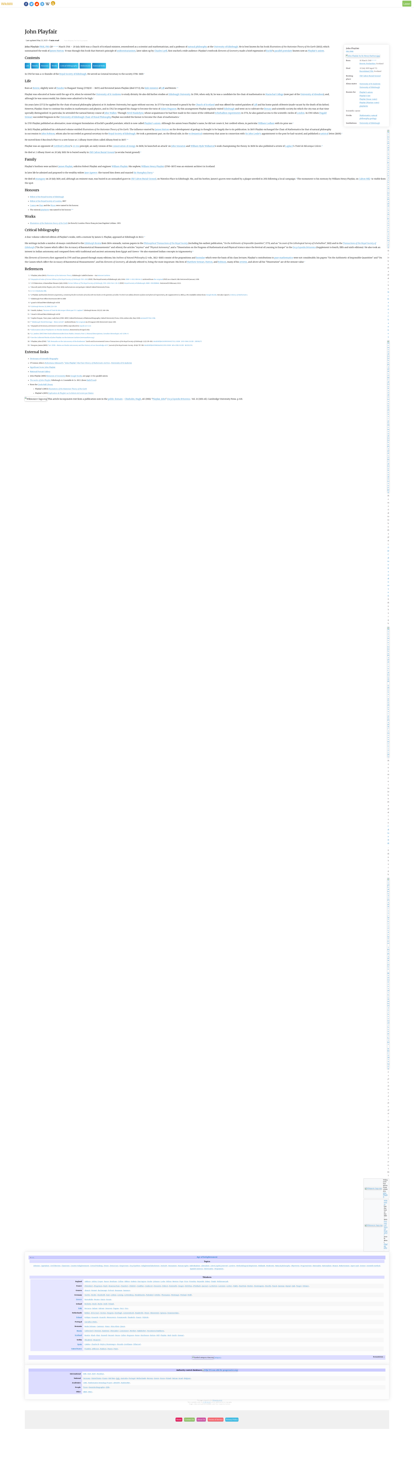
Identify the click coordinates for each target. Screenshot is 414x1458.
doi (154, 341)
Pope (181, 1281)
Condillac (140, 1286)
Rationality (317, 1266)
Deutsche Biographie (97, 1387)
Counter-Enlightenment (80, 1266)
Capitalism (45, 1266)
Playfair (164, 1335)
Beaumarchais (114, 1286)
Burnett (111, 1335)
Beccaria (88, 1308)
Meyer (146, 1313)
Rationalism (327, 1266)
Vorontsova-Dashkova (155, 1331)
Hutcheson (145, 1335)
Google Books (211, 295)
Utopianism (218, 1269)
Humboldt (101, 1295)
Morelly (268, 1286)
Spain (79, 1344)
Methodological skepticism (246, 1266)
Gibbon (127, 1281)
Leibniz (113, 1295)
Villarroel (137, 1344)
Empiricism (124, 1266)
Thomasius (166, 1295)
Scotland (78, 1335)
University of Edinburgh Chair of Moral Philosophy (85, 117)
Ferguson (130, 1335)
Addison (88, 1281)
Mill (158, 1335)
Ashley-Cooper (97, 1281)
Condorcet (149, 1286)
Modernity (270, 1266)
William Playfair (120, 166)
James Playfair (65, 166)
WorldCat (100, 1374)
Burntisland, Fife (366, 71)
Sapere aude (355, 1266)
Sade (293, 1286)
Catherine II (89, 1331)
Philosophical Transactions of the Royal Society (166, 243)
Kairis (103, 1299)
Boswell (104, 1335)
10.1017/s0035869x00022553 (156, 345)
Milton (168, 1281)
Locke (163, 1281)
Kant (108, 1295)
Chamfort (124, 1286)
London (301, 113)
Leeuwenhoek (128, 1313)
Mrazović (96, 1340)
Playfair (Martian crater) (369, 103)
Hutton (209, 262)
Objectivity (295, 1266)
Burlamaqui (102, 1290)
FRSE (351, 51)
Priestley (192, 1281)
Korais (108, 1299)
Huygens (110, 1313)
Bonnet (94, 1290)
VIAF (89, 1374)
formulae (200, 257)
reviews (243, 262)
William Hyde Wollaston (203, 146)
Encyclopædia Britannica (304, 247)
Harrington (142, 1281)
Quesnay (281, 1286)
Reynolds (200, 1281)
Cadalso (87, 1344)
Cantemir (100, 1326)
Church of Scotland (205, 104)
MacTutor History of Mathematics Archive (93, 363)
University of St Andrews (370, 84)
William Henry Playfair (152, 166)
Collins (120, 1281)
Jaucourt (205, 1286)
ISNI (84, 1374)
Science (363, 1266)
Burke (100, 1304)
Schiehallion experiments (228, 113)
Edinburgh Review (93, 243)
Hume (137, 1335)
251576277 (198, 341)
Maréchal (242, 1286)
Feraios (97, 1299)
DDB (107, 1387)
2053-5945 (184, 341)
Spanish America (196, 1269)
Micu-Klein (115, 1326)
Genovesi (108, 1308)
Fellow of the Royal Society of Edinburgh (47, 197)
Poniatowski (122, 1317)
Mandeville (139, 1313)
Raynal (288, 1286)
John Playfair (385, 1195)
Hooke (149, 1281)
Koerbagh (118, 1313)
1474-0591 (175, 345)
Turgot (299, 1286)
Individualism (195, 1266)
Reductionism (344, 1266)
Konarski (95, 1317)
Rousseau (118, 1290)
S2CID (191, 341)
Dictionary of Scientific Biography (44, 359)
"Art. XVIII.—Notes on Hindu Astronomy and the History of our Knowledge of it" (78, 345)
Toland (111, 1304)
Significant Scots (85, 326)
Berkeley (88, 1304)
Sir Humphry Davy (143, 172)
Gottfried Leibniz (61, 146)
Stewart (181, 1335)
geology (373, 118)
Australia (124, 1378)
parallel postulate (283, 50)
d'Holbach (197, 1286)
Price (186, 1281)
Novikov (133, 1331)
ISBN (127, 279)
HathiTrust (91, 380)
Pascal (274, 1286)
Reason (335, 1266)
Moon (53, 205)
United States (76, 1349)
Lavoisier (222, 1286)
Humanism (172, 1266)
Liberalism (205, 1266)
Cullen (123, 1335)
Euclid (269, 50)
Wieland (183, 1295)
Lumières (232, 1266)
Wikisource (385, 1202)
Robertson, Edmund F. (54, 363)
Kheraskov (115, 1331)
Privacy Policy (232, 1419)
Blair (98, 1335)
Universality (208, 1269)
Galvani (101, 1308)
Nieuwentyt (154, 1313)
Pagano (116, 1308)
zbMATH (116, 1383)
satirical (324, 133)
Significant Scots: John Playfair (42, 367)
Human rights (183, 1266)
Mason (110, 1349)
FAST (94, 1374)
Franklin (88, 1349)
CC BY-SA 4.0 (207, 1402)
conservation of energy (124, 146)
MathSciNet (125, 1383)
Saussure (126, 1290)
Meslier (250, 1286)
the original (158, 279)
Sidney (207, 1281)
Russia (79, 1331)
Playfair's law (365, 96)
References (85, 66)
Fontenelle (173, 1286)
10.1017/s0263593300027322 (166, 341)
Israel (181, 1378)
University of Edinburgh (370, 87)
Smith (174, 1335)
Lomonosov (124, 1331)
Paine (116, 1349)
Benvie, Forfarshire (368, 64)
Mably (235, 1286)
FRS (347, 51)
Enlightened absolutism (150, 1266)
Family (35, 66)
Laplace (289, 146)
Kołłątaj (87, 1317)
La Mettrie (213, 1286)
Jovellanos (128, 1344)
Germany (86, 1378)
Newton (175, 1281)
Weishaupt (175, 1295)
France (104, 1378)
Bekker (87, 1313)
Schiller (157, 1295)
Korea (162, 1378)
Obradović (88, 1340)
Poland (79, 1317)
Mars (41, 205)
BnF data (112, 1378)
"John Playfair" (70, 363)
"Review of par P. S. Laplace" (63, 310)
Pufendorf (149, 1295)
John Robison (48, 133)
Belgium (187, 1378)
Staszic (138, 1317)
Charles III (95, 1344)
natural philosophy (197, 46)
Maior (107, 1326)
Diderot (165, 1286)
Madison (103, 1349)
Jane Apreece (91, 172)
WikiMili (7, 3)
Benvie (36, 88)
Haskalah (164, 1266)
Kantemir (105, 1331)
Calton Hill (364, 178)
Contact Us (189, 1419)
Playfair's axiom (366, 92)
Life (27, 66)
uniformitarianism (126, 50)
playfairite (364, 106)
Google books (76, 376)
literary (267, 108)
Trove (85, 1387)
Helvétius (188, 1286)
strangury (40, 178)
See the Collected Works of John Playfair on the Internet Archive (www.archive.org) (62, 337)
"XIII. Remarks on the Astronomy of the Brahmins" (66, 341)
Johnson (156, 1281)
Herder (93, 1295)
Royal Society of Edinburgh (72, 74)
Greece (79, 1299)
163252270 (188, 345)
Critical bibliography (68, 66)
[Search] (53, 3)
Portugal (132, 1378)
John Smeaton (178, 146)
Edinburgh (229, 108)
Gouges (181, 1286)
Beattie (87, 1335)
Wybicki (145, 1317)
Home (178, 1419)
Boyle (94, 1304)
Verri (122, 1308)
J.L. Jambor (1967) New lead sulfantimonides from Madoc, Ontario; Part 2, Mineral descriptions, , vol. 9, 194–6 (80, 334)
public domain (115, 399)
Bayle (105, 1286)
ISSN (178, 341)
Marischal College (274, 94)
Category (217, 1357)
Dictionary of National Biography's (386, 1228)
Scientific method (373, 1266)
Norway (150, 1378)
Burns (117, 1335)
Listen (406, 3)
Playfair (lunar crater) (368, 99)
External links (99, 66)
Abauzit (87, 1290)
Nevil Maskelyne (135, 113)
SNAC (90, 1392)
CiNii (85, 1383)
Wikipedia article (217, 1400)
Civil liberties (55, 1266)
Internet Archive (103, 275)
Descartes (157, 1286)
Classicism (66, 1266)
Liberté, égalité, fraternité (219, 1266)
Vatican (175, 1378)
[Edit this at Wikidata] (220, 1370)
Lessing (120, 1295)
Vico (126, 1308)
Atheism (36, 1266)
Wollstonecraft (222, 1281)
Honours (44, 66)
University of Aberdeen (311, 94)
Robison (222, 262)
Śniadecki (131, 1317)
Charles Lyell (160, 50)
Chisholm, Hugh (133, 399)
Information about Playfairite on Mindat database (50, 330)
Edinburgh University (179, 94)
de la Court (95, 1313)
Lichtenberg (129, 1295)
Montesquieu (259, 1286)
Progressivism (306, 1266)
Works (54, 66)
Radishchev (141, 1331)
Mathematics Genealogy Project (100, 1383)
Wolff (189, 1295)
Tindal (213, 1281)
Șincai (122, 1326)
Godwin (133, 1281)
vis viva (76, 146)
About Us (201, 1419)
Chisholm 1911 (41, 291)
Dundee (60, 88)
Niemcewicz (111, 1317)
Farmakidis (89, 1299)
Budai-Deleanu (90, 1326)
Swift (105, 1304)
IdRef (85, 1392)
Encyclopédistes (135, 1266)
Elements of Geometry (55, 376)
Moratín (120, 1344)
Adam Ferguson (168, 108)
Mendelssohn (140, 1295)
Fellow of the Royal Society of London (46, 201)
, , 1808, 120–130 (44, 306)
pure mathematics (283, 257)
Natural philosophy (282, 1266)
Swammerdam (173, 1313)
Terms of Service (216, 1419)
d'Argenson (98, 1286)
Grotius (103, 1313)
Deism (106, 1266)
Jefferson (95, 1349)
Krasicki (103, 1317)
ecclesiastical (195, 133)
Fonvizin (98, 1331)
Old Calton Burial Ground (370, 76)
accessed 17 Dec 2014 (147, 318)
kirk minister (151, 88)
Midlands (261, 1266)
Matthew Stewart (195, 262)
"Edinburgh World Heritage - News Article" (47, 322)
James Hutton (57, 50)
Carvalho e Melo (91, 1322)
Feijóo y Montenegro (108, 1344)
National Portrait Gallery (40, 371)
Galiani (94, 1308)
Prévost (111, 1290)
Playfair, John (385, 1246)
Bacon (106, 1281)
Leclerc (229, 1286)
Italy (80, 1308)
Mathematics (365, 115)
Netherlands (141, 1378)
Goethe (87, 1295)
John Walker (110, 113)
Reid (169, 1335)
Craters (33, 205)
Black (93, 1335)
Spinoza (163, 1313)
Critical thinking (96, 1266)
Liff (162, 88)
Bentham (113, 1281)
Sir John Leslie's (253, 133)
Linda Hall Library (45, 384)
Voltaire (306, 1286)
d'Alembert (89, 1286)
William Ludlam (266, 123)
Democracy (114, 1266)
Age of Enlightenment (207, 1257)
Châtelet (132, 1286)
